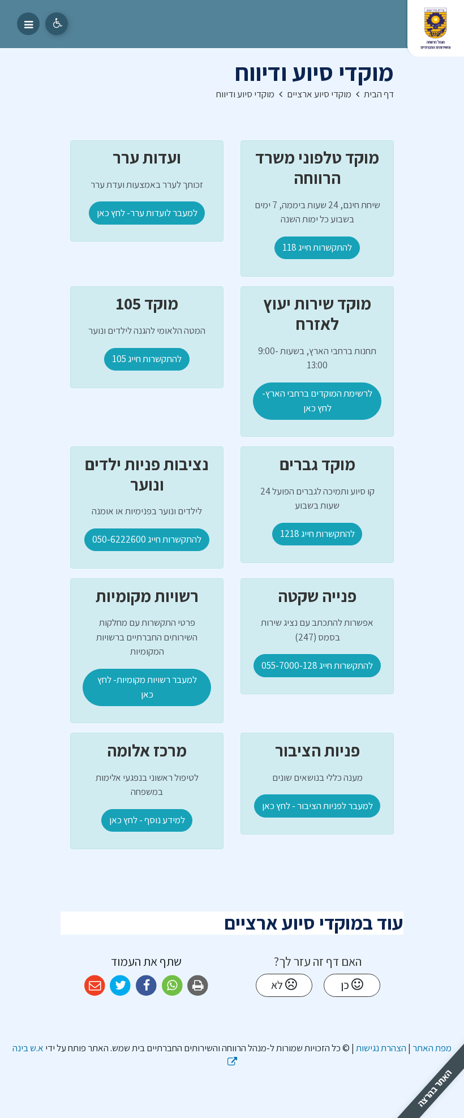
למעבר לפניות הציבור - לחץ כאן (317, 805)
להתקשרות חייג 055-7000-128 (317, 665)
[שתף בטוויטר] (121, 986)
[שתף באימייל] (95, 986)
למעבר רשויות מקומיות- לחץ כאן (147, 686)
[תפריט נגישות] (56, 23)
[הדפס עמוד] (198, 986)
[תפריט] (28, 23)
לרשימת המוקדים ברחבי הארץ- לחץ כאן (317, 400)
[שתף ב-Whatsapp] (172, 986)
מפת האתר (432, 1048)
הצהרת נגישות (381, 1048)
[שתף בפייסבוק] (146, 986)
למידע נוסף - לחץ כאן (147, 820)
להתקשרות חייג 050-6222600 (146, 539)
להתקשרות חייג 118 (317, 247)
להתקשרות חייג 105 (147, 358)
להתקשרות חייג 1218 (317, 533)
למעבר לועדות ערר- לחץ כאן (147, 213)
